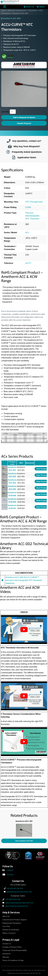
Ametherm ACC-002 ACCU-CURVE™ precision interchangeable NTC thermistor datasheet (24, 580)
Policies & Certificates (10, 930)
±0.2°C (28, 263)
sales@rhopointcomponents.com (19, 892)
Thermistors (32, 10)
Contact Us (18, 880)
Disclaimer (6, 954)
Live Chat (6, 926)
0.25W (28, 207)
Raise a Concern (9, 933)
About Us (6, 916)
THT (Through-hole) (34, 202)
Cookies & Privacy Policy (12, 947)
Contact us (6, 944)
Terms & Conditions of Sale (13, 960)
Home (3, 10)
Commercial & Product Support (14, 920)
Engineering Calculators (11, 923)
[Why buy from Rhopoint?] (10, 146)
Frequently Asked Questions (27, 152)
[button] (1, 829)
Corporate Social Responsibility (14, 950)
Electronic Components (17, 10)
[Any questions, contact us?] (8, 141)
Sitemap (5, 957)
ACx (27, 232)
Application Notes (26, 157)
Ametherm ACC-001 (24, 821)
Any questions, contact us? (26, 141)
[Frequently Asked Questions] (8, 152)
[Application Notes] (14, 157)
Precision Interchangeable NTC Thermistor (32, 216)
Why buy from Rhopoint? (27, 146)
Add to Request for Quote (24, 117)
